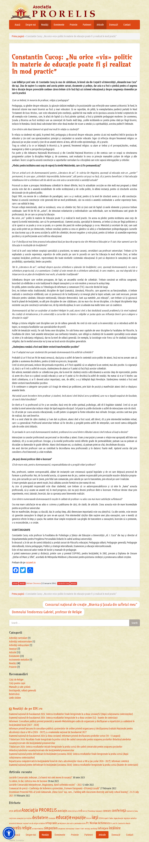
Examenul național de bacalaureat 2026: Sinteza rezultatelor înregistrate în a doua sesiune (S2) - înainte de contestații (63, 717)
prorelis (15, 828)
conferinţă (119, 810)
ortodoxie (42, 823)
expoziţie (79, 817)
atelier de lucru (73, 811)
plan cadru (70, 823)
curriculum (28, 818)
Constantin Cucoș (132, 811)
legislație (127, 818)
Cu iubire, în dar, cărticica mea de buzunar (28, 781)
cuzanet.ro (31, 562)
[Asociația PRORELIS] (63, 10)
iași (95, 817)
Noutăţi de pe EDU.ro (27, 708)
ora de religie (33, 823)
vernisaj (87, 829)
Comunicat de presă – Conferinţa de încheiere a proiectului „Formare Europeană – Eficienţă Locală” (54, 788)
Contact (126, 24)
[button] (9, 833)
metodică (133, 818)
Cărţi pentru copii (17, 683)
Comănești (99, 811)
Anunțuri (13, 648)
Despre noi (31, 24)
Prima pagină (18, 36)
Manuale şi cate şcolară (19, 686)
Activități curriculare (18, 637)
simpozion (51, 828)
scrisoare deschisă (37, 829)
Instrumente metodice (19, 659)
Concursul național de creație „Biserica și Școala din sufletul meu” (91, 604)
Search (135, 622)
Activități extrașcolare (19, 645)
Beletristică (14, 694)
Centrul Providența (88, 811)
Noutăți (44, 24)
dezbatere (40, 817)
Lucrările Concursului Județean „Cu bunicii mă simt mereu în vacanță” (40, 777)
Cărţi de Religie (16, 679)
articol (17, 810)
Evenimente (59, 24)
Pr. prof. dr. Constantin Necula (120, 823)
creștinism (12, 818)
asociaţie (62, 810)
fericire (88, 818)
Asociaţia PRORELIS (39, 810)
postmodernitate (80, 823)
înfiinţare (103, 828)
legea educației (118, 818)
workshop (94, 829)
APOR (11, 811)
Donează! (113, 24)
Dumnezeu (52, 818)
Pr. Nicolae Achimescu (98, 823)
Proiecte (73, 24)
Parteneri (87, 24)
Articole (100, 24)
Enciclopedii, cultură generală (22, 690)
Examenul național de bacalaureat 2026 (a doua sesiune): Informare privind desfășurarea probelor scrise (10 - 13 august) (64, 735)
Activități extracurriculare (20, 641)
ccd (80, 810)
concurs (107, 810)
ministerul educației (16, 823)
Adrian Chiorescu (34, 583)
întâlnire (115, 828)
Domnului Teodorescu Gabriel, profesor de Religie (47, 612)
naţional (26, 823)
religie (27, 828)
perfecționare (61, 823)
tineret (77, 829)
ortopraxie (51, 823)
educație (63, 817)
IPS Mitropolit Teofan (106, 818)
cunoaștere (20, 818)
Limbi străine (15, 697)
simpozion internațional (66, 829)
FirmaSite (20, 840)
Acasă (17, 24)
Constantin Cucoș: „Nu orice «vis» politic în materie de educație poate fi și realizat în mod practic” (72, 64)
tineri (82, 829)
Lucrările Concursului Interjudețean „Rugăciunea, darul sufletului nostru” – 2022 (45, 784)
